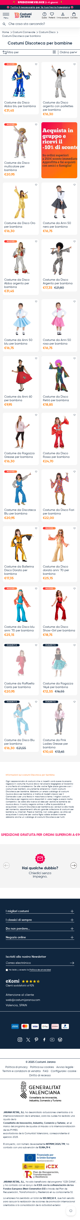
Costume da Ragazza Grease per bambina (19, 455)
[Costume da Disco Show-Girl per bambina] (59, 605)
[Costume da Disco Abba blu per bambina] (20, 81)
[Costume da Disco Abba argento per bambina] (20, 258)
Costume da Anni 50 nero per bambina (57, 225)
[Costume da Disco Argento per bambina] (59, 258)
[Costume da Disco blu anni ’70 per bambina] (20, 605)
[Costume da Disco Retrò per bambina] (59, 375)
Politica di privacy (16, 1067)
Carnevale (11, 797)
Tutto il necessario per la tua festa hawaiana (40, 7)
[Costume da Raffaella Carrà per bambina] (20, 662)
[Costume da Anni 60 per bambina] (20, 375)
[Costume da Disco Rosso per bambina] (59, 432)
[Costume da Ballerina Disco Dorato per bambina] (20, 545)
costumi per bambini (16, 789)
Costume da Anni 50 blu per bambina (18, 342)
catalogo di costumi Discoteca (40, 817)
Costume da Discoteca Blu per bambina (20, 512)
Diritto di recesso (40, 1075)
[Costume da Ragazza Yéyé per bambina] (59, 662)
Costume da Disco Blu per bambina (19, 742)
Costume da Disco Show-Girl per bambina (59, 628)
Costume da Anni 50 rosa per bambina (57, 342)
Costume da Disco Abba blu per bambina (20, 104)
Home (5, 32)
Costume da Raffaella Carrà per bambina (19, 685)
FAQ (45, 1071)
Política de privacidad (40, 970)
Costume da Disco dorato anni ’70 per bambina (56, 570)
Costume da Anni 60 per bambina (18, 398)
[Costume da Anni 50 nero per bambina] (59, 202)
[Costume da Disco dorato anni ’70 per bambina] (59, 545)
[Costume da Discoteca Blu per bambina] (20, 488)
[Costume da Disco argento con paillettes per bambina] (59, 81)
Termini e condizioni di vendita (21, 1071)
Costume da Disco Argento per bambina (58, 281)
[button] (73, 15)
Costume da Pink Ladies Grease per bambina (55, 744)
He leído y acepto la (30, 970)
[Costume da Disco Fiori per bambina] (59, 488)
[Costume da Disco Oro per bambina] (20, 202)
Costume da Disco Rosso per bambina (56, 455)
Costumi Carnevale (24, 32)
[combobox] (40, 24)
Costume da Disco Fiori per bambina (58, 512)
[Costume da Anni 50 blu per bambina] (20, 318)
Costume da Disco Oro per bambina (19, 225)
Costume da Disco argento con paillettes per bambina (58, 106)
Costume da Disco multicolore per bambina (16, 166)
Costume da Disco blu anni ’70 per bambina (19, 628)
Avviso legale (64, 1067)
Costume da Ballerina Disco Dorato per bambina (19, 570)
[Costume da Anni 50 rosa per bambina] (59, 318)
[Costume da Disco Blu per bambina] (20, 719)
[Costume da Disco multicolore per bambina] (20, 141)
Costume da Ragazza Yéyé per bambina (58, 685)
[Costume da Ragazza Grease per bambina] (20, 432)
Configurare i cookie (63, 1071)
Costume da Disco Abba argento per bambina (16, 283)
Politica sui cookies (42, 1067)
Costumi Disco (47, 32)
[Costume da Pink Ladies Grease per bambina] (59, 719)
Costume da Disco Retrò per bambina (56, 398)
